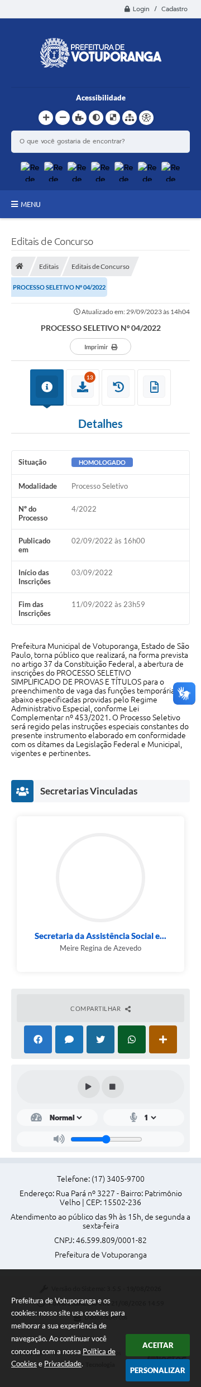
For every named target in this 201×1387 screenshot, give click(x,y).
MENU (31, 204)
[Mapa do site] (129, 117)
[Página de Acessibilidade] (146, 117)
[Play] (89, 1087)
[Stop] (113, 1087)
